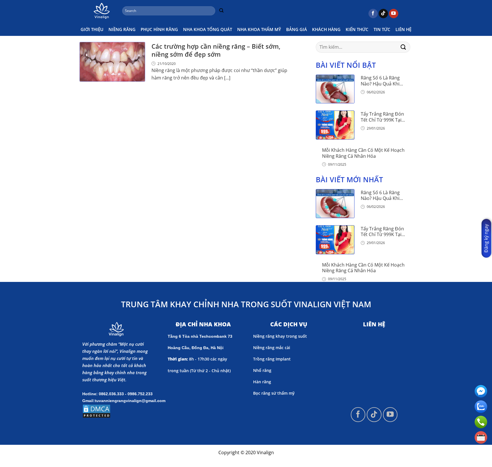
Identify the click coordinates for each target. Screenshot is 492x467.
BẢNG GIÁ (296, 29)
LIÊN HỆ (403, 29)
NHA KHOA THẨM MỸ (259, 29)
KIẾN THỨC (357, 29)
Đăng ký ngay (486, 238)
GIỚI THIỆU (92, 29)
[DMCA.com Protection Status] (96, 410)
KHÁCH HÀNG (326, 29)
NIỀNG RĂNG (122, 29)
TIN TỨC (382, 29)
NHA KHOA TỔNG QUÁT (207, 29)
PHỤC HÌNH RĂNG (159, 29)
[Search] (221, 10)
